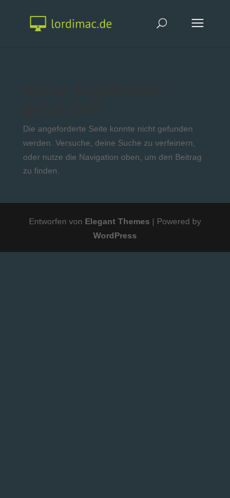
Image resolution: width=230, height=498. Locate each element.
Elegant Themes (117, 221)
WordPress (115, 235)
